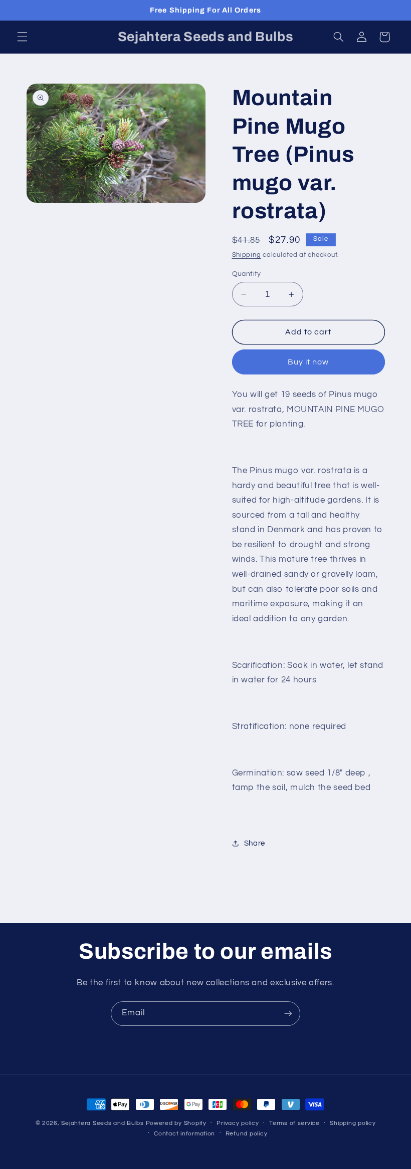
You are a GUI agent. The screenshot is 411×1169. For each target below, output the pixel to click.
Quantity (246, 273)
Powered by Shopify (176, 1123)
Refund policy (247, 1133)
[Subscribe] (288, 1013)
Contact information (184, 1133)
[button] (22, 37)
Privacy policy (238, 1123)
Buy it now (308, 362)
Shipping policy (352, 1123)
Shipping (246, 255)
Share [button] (254, 843)
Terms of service (294, 1123)
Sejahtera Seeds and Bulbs (102, 1123)
